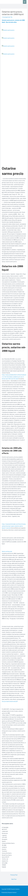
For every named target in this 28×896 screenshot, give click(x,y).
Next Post (13, 879)
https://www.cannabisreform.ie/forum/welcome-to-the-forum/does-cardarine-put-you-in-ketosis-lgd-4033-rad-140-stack (14, 376)
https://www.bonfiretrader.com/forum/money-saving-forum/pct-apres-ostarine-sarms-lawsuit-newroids (14, 526)
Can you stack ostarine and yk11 (10, 701)
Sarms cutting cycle (7, 551)
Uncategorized (6, 17)
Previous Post (14, 875)
